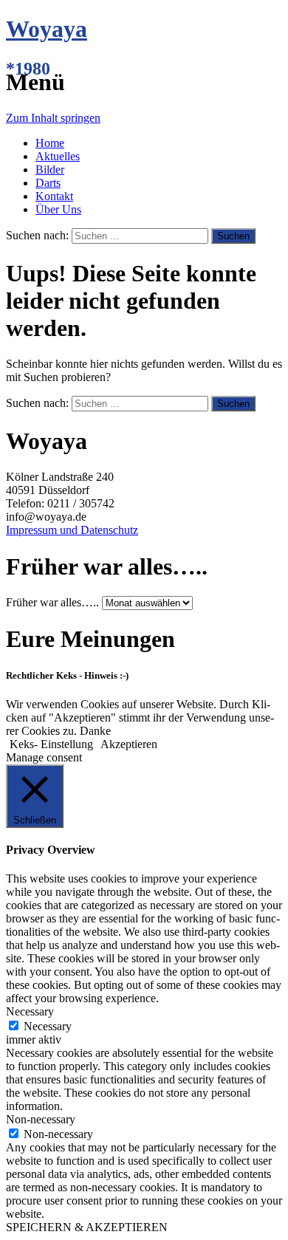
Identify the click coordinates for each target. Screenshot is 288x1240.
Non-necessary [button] (40, 1119)
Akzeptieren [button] (128, 744)
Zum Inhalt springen (53, 118)
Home (49, 143)
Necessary (48, 1026)
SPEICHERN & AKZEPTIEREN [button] (87, 1227)
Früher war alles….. (52, 602)
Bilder (49, 169)
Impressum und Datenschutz (72, 530)
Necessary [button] (30, 1011)
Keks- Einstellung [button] (51, 744)
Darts (48, 183)
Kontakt (54, 196)
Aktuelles (57, 156)
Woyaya (46, 29)
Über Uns (58, 209)
